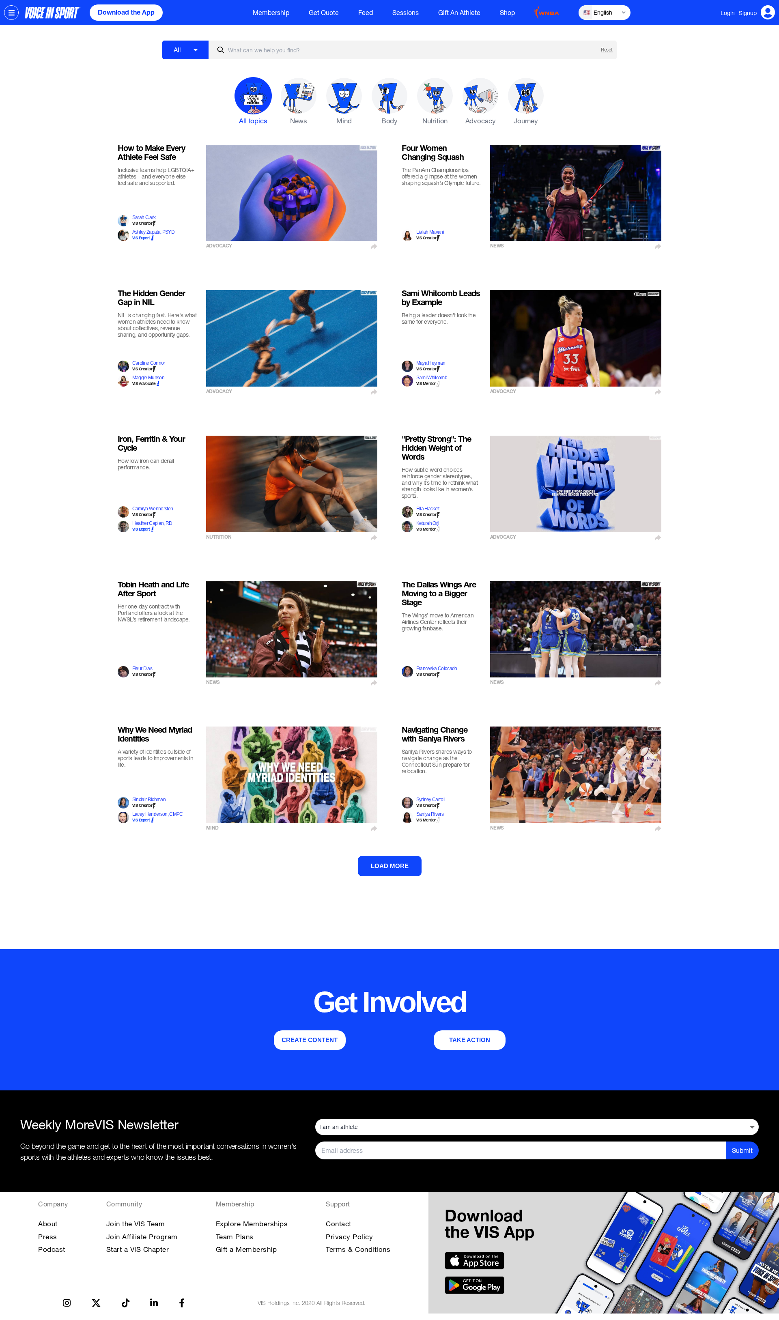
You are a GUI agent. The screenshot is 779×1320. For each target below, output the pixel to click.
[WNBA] (547, 12)
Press (47, 1236)
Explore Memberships (252, 1223)
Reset (607, 50)
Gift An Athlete (459, 12)
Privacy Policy (349, 1236)
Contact (338, 1223)
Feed (365, 12)
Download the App (126, 13)
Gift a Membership (246, 1249)
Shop (507, 12)
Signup (748, 12)
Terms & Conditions (358, 1249)
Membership (271, 12)
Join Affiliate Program (142, 1236)
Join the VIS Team (135, 1223)
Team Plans (235, 1236)
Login (728, 12)
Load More (390, 865)
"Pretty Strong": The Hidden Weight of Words (436, 449)
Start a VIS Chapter (137, 1249)
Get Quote (324, 12)
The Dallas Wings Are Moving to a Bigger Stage (439, 595)
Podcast (51, 1249)
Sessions (405, 12)
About (48, 1223)
